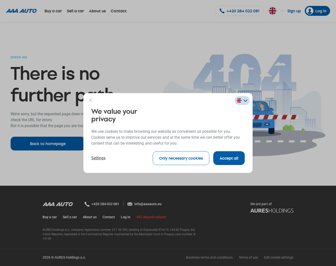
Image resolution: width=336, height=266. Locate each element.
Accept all (229, 158)
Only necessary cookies (181, 158)
